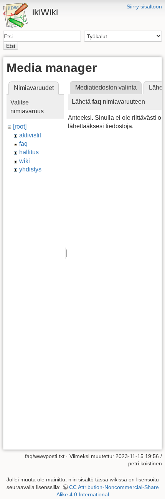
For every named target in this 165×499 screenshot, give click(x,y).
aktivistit (30, 135)
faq (23, 143)
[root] (19, 126)
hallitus (29, 152)
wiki (24, 161)
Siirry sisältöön (144, 6)
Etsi (10, 46)
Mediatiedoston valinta (106, 87)
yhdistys (30, 169)
